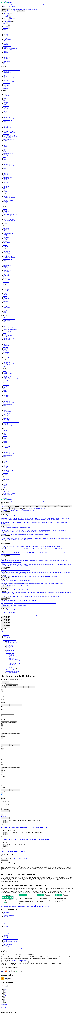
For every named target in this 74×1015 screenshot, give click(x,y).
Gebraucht (5, 201)
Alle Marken (6, 145)
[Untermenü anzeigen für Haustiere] (9, 26)
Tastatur (5, 464)
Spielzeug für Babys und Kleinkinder (11, 70)
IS (5, 999)
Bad (4, 273)
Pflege (4, 330)
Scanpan (5, 293)
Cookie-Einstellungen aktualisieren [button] (8, 1012)
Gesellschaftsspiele (7, 72)
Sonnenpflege (6, 216)
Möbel (4, 278)
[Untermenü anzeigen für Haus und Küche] (12, 21)
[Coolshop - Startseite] (24, 9)
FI (5, 993)
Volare (4, 99)
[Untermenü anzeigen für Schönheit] (9, 20)
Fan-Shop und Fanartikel (9, 944)
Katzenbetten (6, 419)
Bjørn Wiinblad (6, 309)
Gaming (5, 461)
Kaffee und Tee (7, 265)
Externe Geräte (6, 471)
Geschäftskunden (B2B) (9, 6)
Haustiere (5, 43)
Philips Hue (6, 155)
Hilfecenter (6, 912)
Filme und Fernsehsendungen (10, 941)
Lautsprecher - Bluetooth (9, 132)
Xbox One (5, 181)
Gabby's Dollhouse (7, 110)
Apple (4, 149)
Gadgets (5, 51)
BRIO (4, 104)
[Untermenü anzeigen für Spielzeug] (9, 15)
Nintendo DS (6, 187)
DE (6, 996)
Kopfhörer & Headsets (8, 131)
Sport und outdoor (7, 42)
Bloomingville (6, 298)
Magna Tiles (6, 95)
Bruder (5, 103)
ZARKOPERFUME (8, 233)
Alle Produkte (6, 57)
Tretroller (5, 80)
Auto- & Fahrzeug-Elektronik (10, 136)
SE (5, 995)
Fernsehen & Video (7, 127)
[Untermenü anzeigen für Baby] (7, 23)
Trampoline (6, 85)
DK (6, 989)
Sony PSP (5, 191)
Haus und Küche (7, 39)
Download (5, 202)
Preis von (3, 711)
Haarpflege (6, 211)
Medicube (5, 241)
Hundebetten (6, 414)
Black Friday (6, 925)
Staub (4, 297)
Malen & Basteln (7, 79)
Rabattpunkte (6, 917)
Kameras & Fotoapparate (9, 135)
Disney (5, 100)
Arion (4, 432)
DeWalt (5, 391)
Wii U (4, 190)
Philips (5, 154)
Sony (4, 157)
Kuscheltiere (6, 71)
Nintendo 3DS (6, 186)
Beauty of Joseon (7, 242)
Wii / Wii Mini (6, 188)
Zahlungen (5, 916)
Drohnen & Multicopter (8, 139)
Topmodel (5, 102)
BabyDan (5, 347)
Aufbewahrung (6, 274)
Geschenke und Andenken (9, 338)
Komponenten (6, 469)
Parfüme (5, 209)
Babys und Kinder (7, 942)
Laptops (5, 462)
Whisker (5, 443)
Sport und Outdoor (7, 946)
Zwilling (5, 296)
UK (6, 990)
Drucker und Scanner (8, 470)
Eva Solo (5, 396)
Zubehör (5, 140)
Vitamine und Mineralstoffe (9, 220)
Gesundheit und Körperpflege (10, 49)
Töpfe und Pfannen (7, 269)
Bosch (4, 390)
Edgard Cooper (6, 446)
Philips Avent (6, 354)
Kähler (5, 312)
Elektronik (5, 35)
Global (5, 294)
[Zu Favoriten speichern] (4, 822)
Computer (5, 44)
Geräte (5, 266)
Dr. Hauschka (6, 237)
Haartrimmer (6, 222)
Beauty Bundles (7, 255)
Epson (4, 480)
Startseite (3, 631)
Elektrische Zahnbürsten (9, 219)
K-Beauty (5, 252)
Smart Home (6, 126)
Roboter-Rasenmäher (8, 375)
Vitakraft (5, 436)
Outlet (4, 62)
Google (5, 481)
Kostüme (5, 88)
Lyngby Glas (6, 305)
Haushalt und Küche (8, 633)
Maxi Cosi (5, 353)
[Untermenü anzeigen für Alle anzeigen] (11, 13)
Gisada (5, 245)
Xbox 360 (5, 182)
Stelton (5, 292)
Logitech (5, 151)
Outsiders (5, 98)
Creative (5, 485)
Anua (4, 243)
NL (6, 998)
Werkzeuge (6, 47)
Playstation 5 (6, 173)
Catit (4, 434)
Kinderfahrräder (7, 74)
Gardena (5, 386)
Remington (6, 246)
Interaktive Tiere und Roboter (10, 77)
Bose (4, 158)
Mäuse (5, 465)
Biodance (5, 238)
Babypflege (6, 223)
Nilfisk (5, 387)
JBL (4, 150)
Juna (4, 302)
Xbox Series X (6, 179)
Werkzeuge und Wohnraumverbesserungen (13, 948)
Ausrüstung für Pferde (8, 425)
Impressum (5, 926)
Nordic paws (6, 441)
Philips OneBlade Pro (8, 153)
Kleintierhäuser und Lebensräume (11, 422)
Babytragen (6, 334)
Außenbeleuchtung (7, 376)
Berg (4, 107)
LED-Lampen (6, 637)
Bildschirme (6, 467)
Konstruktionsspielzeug (8, 68)
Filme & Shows (7, 46)
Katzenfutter (6, 415)
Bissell (5, 148)
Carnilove (5, 439)
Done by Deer (6, 350)
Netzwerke (5, 473)
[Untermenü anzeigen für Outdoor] (9, 25)
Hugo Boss (6, 229)
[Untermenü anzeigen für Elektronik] (10, 16)
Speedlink (5, 484)
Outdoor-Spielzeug (7, 86)
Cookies (2, 1009)
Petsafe (5, 442)
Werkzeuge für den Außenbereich (11, 378)
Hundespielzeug (7, 411)
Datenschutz (3, 1007)
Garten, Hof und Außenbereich (10, 939)
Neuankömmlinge (7, 61)
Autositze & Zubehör (8, 327)
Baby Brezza (6, 345)
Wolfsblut (5, 447)
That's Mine (6, 357)
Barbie (5, 94)
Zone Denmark (6, 289)
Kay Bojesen (6, 303)
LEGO (5, 93)
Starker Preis (6, 58)
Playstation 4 (6, 174)
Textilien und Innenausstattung (10, 329)
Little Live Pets (6, 112)
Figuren (5, 75)
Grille (4, 371)
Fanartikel (5, 52)
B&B (4, 437)
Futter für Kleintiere (8, 420)
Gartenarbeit (6, 372)
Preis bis (2, 713)
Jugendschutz (6, 927)
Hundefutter (6, 410)
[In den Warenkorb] (7, 822)
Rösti (4, 288)
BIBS (4, 349)
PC (4, 183)
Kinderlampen (6, 339)
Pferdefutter (6, 423)
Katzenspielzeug (7, 416)
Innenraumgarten (7, 280)
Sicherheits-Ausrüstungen (9, 336)
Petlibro (5, 445)
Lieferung (5, 913)
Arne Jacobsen (6, 307)
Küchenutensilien (7, 270)
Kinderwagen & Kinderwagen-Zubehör (12, 331)
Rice (4, 356)
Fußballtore (6, 76)
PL (5, 1000)
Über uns (5, 923)
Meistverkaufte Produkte (9, 60)
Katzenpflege (6, 418)
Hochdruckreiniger (7, 373)
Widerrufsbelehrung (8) (8, 915)
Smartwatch (6, 134)
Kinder (5, 40)
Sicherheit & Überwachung (9, 137)
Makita (5, 392)
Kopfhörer (5, 466)
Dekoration (6, 275)
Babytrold (5, 348)
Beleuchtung (6, 276)
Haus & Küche (6, 937)
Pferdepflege (6, 424)
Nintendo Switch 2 (7, 177)
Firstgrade (5, 111)
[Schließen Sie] (2, 504)
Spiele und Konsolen (8, 37)
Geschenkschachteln (8, 256)
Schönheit (5, 38)
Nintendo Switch (7, 178)
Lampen (5, 636)
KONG (5, 433)
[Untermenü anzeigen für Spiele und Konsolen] (14, 18)
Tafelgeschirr (6, 271)
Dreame (5, 146)
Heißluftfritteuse (7, 267)
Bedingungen (4, 1004)
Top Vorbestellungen (8, 200)
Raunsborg (5, 234)
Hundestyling (6, 413)
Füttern (5, 326)
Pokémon (5, 97)
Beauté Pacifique (7, 236)
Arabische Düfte (7, 253)
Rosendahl (5, 306)
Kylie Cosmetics (7, 239)
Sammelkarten (6, 83)
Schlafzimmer (6, 279)
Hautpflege (6, 212)
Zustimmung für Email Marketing (18, 960)
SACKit (5, 310)
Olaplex (5, 230)
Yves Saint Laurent (7, 232)
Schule (5, 84)
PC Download (6, 185)
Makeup (5, 210)
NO (6, 992)
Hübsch (5, 311)
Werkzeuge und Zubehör (9, 218)
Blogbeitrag (6, 63)
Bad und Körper (7, 215)
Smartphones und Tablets (9, 128)
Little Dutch (6, 106)
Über (4, 438)
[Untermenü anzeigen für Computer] (9, 28)
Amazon (5, 159)
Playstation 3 (6, 175)
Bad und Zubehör (7, 335)
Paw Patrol (5, 108)
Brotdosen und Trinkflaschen (10, 81)
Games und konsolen (8, 933)
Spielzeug (5, 34)
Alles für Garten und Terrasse (10, 48)
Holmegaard (6, 301)
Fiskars (5, 299)
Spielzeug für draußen (8, 380)
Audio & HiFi (6, 130)
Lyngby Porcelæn (7, 290)
